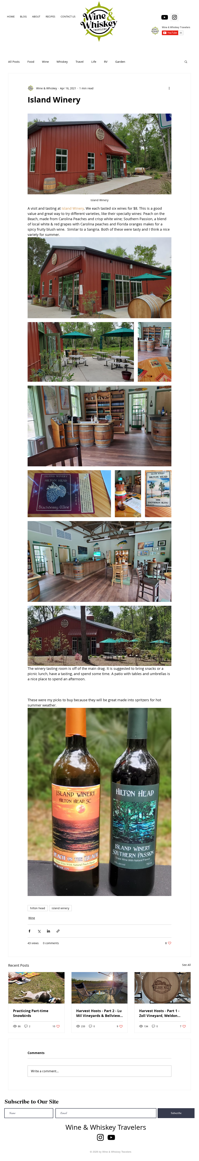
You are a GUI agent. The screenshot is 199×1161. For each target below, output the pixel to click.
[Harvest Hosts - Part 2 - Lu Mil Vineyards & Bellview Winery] (100, 988)
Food (30, 61)
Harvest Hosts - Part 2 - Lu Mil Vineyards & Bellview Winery (99, 1013)
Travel (80, 61)
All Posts (14, 61)
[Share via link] (58, 931)
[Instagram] (174, 17)
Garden (120, 61)
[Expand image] (99, 277)
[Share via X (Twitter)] (39, 931)
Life (93, 61)
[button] (186, 61)
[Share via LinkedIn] (48, 931)
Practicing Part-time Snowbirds (30, 1013)
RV (105, 61)
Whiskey (62, 61)
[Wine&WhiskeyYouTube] (165, 17)
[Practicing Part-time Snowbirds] (36, 988)
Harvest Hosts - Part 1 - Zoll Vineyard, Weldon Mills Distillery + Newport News (161, 1013)
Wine (45, 61)
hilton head (37, 908)
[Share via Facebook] (29, 931)
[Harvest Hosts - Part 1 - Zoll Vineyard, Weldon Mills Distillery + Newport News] (162, 988)
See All (186, 965)
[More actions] (169, 88)
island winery (60, 908)
